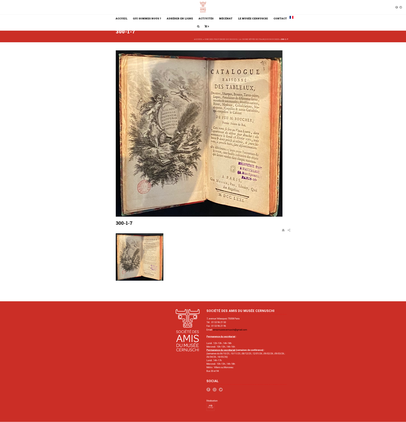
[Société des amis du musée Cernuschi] (203, 7)
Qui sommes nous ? (147, 18)
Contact (280, 18)
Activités (205, 18)
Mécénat (225, 18)
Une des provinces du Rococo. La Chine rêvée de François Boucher (242, 39)
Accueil (121, 18)
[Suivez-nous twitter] (221, 390)
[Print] (283, 230)
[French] (291, 18)
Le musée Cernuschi (253, 18)
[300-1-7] (203, 133)
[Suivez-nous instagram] (214, 390)
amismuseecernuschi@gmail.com (230, 329)
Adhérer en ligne (180, 18)
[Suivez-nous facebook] (208, 390)
